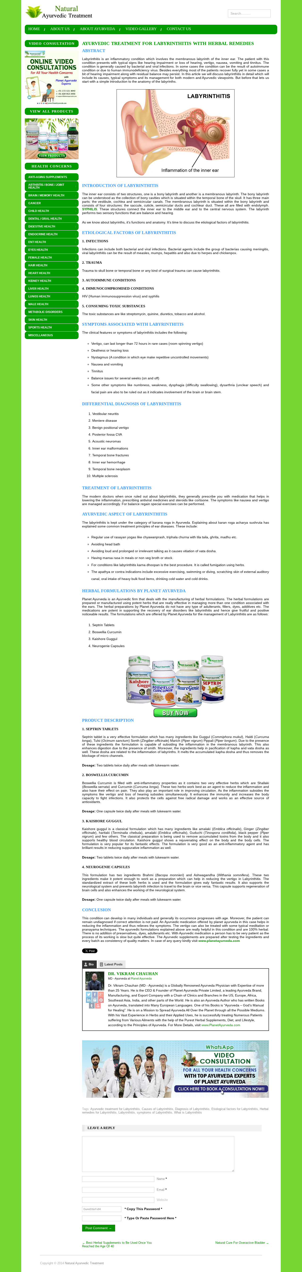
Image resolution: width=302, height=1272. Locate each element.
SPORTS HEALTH (38, 328)
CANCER (33, 203)
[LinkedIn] (89, 1000)
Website (162, 1200)
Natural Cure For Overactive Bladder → (242, 1242)
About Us (60, 29)
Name (162, 1179)
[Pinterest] (101, 1000)
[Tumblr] (92, 1006)
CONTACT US (179, 29)
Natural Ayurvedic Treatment (84, 1263)
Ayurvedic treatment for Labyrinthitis (115, 1109)
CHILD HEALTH (37, 211)
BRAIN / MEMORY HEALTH (44, 196)
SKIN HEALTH (36, 320)
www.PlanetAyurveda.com (220, 1025)
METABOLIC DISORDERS (45, 312)
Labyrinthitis (126, 1112)
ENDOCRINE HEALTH (41, 234)
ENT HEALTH (35, 242)
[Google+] (101, 994)
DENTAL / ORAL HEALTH (43, 219)
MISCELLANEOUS (39, 335)
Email (162, 1189)
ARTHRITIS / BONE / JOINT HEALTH (44, 186)
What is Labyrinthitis (188, 1112)
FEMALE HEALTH (38, 258)
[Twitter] (89, 994)
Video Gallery (141, 29)
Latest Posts (113, 964)
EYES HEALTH (36, 250)
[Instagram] (95, 1000)
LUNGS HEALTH (37, 297)
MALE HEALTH (36, 304)
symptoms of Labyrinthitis (154, 1112)
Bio (91, 964)
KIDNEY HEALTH (38, 281)
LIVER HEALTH (37, 289)
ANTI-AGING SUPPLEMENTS (47, 177)
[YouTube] (98, 1006)
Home (34, 29)
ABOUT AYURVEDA (97, 29)
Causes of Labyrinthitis (157, 1109)
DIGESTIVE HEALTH (40, 227)
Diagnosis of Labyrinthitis (192, 1109)
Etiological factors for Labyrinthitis (234, 1109)
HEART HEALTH (37, 273)
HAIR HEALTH (36, 265)
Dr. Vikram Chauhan (133, 973)
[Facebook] (95, 994)
